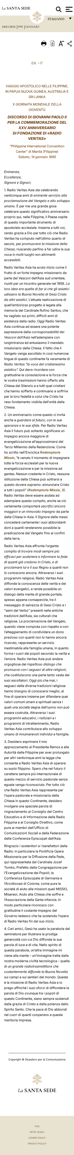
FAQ (37, 1126)
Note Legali (37, 1132)
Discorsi (9, 27)
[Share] (70, 44)
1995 (20, 27)
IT (41, 63)
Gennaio (32, 27)
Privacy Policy (37, 1143)
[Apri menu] (69, 9)
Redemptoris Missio (44, 490)
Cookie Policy (37, 1137)
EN (33, 63)
